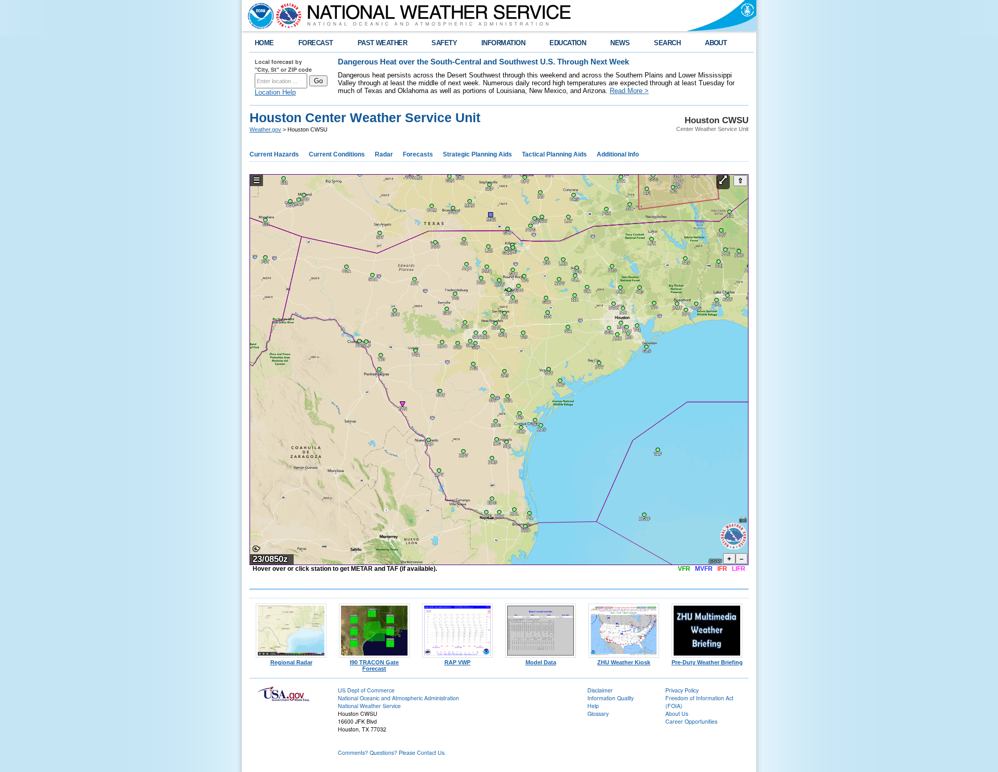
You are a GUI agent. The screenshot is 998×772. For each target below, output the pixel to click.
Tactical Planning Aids (554, 154)
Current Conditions (337, 154)
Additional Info (618, 154)
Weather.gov (265, 129)
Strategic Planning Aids (477, 154)
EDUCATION (567, 43)
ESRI (715, 561)
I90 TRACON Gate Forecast (374, 665)
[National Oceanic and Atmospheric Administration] (258, 15)
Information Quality (610, 698)
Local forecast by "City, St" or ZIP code (283, 65)
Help (593, 706)
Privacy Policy (682, 690)
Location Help (275, 92)
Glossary (598, 713)
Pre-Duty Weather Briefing (707, 662)
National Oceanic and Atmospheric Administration (398, 698)
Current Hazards (274, 154)
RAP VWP (457, 662)
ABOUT (716, 43)
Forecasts (418, 154)
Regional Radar (291, 662)
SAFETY (444, 43)
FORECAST (315, 43)
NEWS (619, 43)
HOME (264, 43)
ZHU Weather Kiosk (623, 662)
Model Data (541, 662)
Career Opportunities (691, 721)
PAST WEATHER (383, 43)
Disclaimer (600, 690)
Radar (384, 154)
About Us (676, 713)
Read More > (629, 91)
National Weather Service (369, 706)
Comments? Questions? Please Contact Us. (392, 752)
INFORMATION (503, 43)
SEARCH (667, 43)
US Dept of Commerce (366, 690)
